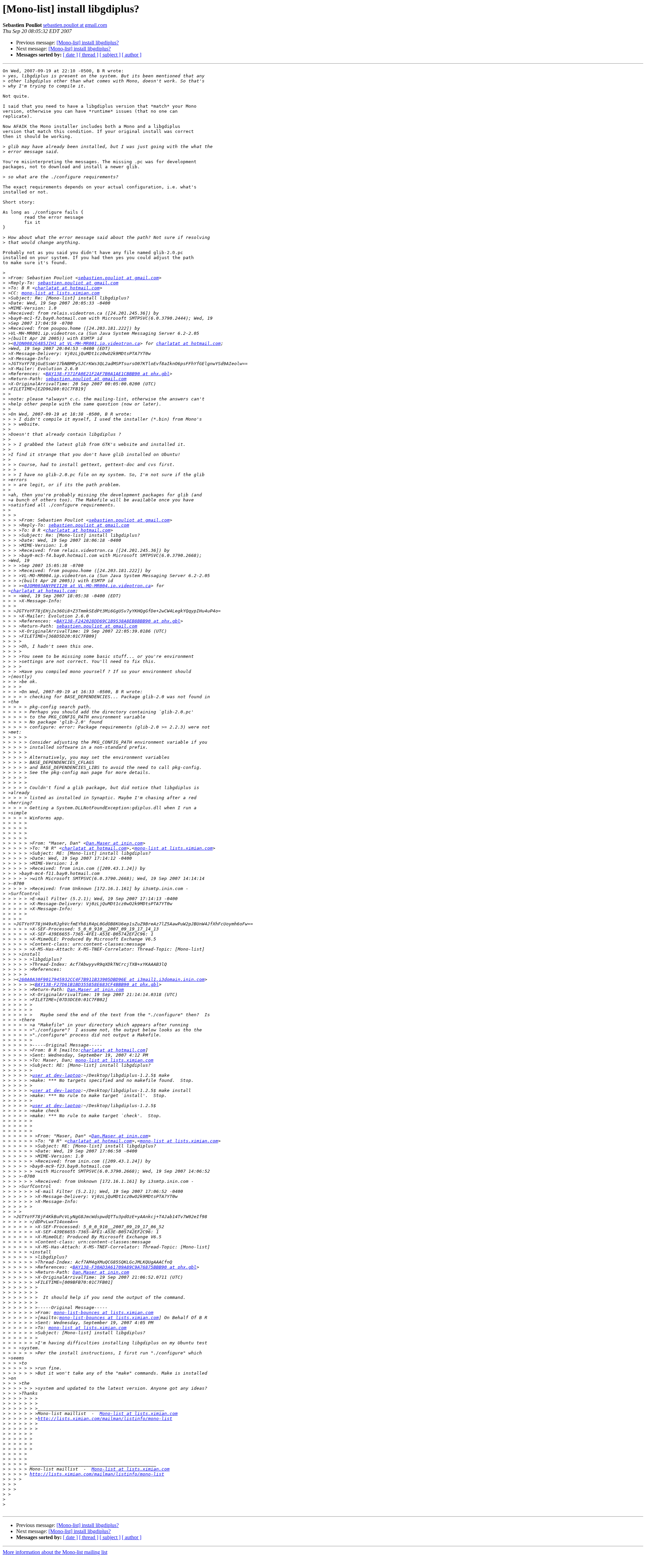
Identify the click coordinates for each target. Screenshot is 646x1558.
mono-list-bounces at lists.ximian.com (103, 1312)
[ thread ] (88, 55)
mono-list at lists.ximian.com (61, 292)
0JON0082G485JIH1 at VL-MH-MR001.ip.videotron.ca (76, 343)
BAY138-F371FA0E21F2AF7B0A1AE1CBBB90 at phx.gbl (108, 373)
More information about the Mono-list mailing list (55, 1552)
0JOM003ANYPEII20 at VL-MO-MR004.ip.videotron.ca (87, 585)
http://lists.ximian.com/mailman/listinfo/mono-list (105, 1418)
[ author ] (131, 55)
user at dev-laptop (56, 1075)
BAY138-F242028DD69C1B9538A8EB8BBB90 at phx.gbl (118, 621)
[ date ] (70, 55)
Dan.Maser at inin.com (114, 843)
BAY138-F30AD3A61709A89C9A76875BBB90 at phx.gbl (134, 1267)
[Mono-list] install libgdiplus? (88, 42)
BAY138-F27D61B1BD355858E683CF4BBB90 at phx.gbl (97, 984)
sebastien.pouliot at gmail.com (75, 25)
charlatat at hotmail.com (67, 287)
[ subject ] (110, 55)
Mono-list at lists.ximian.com (139, 1413)
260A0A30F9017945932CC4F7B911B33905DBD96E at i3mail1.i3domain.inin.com (112, 979)
